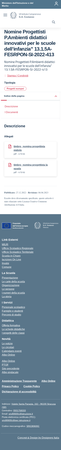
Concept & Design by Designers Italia (38, 437)
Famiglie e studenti (12, 311)
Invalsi (5, 263)
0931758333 (19, 410)
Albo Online (8, 354)
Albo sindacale (10, 372)
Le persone (8, 289)
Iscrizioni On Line (11, 259)
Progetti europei (15, 88)
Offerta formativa (11, 325)
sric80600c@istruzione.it (21, 414)
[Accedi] (56, 4)
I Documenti (11, 112)
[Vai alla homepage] (13, 15)
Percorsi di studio (11, 314)
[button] (30, 96)
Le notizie (7, 343)
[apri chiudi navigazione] (5, 15)
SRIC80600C (32, 426)
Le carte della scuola (13, 281)
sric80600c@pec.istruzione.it (16, 420)
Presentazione (10, 277)
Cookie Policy (31, 386)
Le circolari (8, 347)
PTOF (5, 364)
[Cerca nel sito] (53, 22)
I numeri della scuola (13, 292)
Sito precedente (10, 368)
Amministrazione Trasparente (19, 381)
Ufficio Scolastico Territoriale (17, 252)
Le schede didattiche (13, 329)
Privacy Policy (10, 386)
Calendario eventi (12, 351)
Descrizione (11, 106)
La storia (6, 296)
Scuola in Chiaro (11, 255)
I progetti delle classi (13, 333)
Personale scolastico (13, 307)
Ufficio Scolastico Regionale (17, 248)
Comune (6, 267)
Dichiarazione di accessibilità (19, 391)
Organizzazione (10, 285)
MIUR (5, 244)
